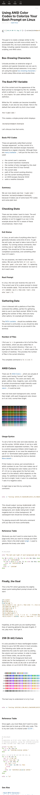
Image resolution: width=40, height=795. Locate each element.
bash (13, 23)
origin (27, 541)
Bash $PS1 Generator (11, 793)
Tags (14, 3)
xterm (4, 388)
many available (10, 152)
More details (6, 458)
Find (9, 3)
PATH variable (10, 321)
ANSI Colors (16, 374)
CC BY (30, 729)
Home (3, 3)
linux (16, 23)
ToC (20, 3)
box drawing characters (26, 71)
